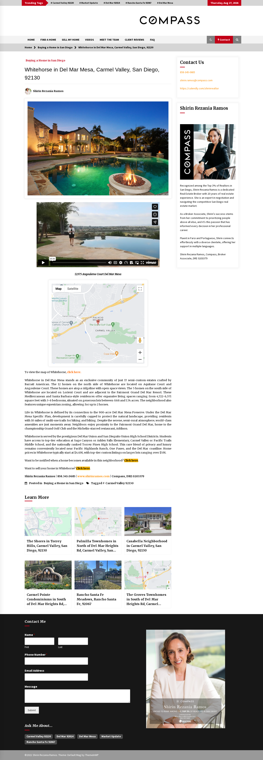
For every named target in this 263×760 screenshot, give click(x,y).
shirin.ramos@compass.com (196, 80)
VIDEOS (89, 39)
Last (60, 647)
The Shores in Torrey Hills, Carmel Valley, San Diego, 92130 (47, 545)
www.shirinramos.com (93, 476)
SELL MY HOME (70, 39)
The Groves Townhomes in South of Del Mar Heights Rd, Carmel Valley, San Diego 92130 (146, 599)
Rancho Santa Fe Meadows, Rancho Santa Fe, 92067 (96, 599)
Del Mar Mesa (87, 736)
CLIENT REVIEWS (134, 39)
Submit (32, 710)
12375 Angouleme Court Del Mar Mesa (98, 274)
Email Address (34, 670)
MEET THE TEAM (109, 39)
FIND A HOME (48, 39)
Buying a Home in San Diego (45, 60)
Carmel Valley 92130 (120, 483)
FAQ (152, 39)
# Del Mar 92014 (112, 2)
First (27, 647)
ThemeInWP (92, 755)
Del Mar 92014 (65, 736)
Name (30, 635)
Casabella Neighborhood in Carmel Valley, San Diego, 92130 (146, 545)
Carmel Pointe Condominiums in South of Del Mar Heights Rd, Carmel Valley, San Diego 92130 (47, 599)
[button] (211, 40)
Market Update (111, 736)
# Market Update (88, 2)
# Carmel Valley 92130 (62, 2)
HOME (31, 39)
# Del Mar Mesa (165, 2)
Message (31, 686)
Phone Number (36, 654)
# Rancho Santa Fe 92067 (138, 2)
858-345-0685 (187, 72)
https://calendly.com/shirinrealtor (199, 88)
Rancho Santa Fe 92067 (41, 742)
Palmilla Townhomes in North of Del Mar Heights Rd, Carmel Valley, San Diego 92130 (97, 546)
